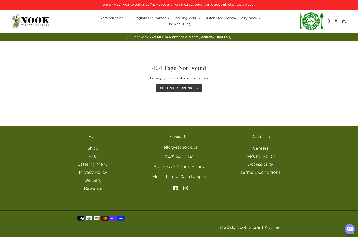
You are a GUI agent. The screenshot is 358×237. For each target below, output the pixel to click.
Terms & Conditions (261, 172)
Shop (92, 148)
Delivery (93, 180)
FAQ (93, 156)
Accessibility (260, 164)
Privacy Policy (93, 172)
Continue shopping (176, 88)
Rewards (93, 188)
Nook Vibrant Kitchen (258, 227)
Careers (260, 148)
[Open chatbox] (350, 229)
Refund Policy (260, 156)
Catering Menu (92, 164)
